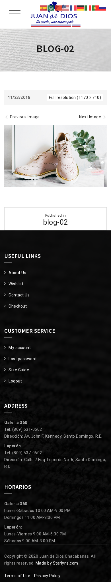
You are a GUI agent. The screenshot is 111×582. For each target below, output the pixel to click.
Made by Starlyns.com (57, 563)
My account (20, 347)
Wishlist (16, 284)
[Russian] (103, 7)
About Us (17, 272)
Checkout (18, 306)
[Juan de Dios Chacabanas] (55, 14)
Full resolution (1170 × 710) (75, 97)
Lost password (23, 358)
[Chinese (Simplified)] (58, 7)
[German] (81, 7)
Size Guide (19, 370)
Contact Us (19, 295)
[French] (73, 7)
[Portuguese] (95, 7)
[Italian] (88, 7)
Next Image (90, 117)
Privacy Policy (47, 575)
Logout (15, 381)
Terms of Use (17, 575)
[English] (66, 7)
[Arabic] (51, 7)
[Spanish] (44, 7)
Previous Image (25, 117)
